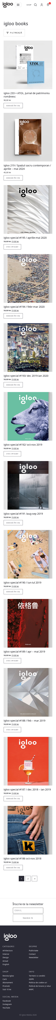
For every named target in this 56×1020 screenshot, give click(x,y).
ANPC (31, 989)
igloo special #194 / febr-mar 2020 (24, 306)
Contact (32, 954)
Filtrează (16, 33)
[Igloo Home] (8, 5)
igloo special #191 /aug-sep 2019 (23, 513)
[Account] (41, 4)
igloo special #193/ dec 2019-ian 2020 (26, 375)
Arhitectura (8, 950)
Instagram (7, 1004)
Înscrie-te (28, 918)
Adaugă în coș (13, 106)
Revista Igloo (8, 976)
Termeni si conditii (37, 976)
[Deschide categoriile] (18, 5)
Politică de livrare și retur (40, 986)
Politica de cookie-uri (38, 982)
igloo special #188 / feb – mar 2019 (24, 720)
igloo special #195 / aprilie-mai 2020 (25, 237)
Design (6, 957)
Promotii (6, 986)
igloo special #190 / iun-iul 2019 (22, 582)
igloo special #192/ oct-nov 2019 (23, 444)
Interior (6, 954)
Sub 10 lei (7, 989)
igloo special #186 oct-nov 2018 (22, 858)
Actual (5, 961)
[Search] (35, 4)
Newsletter (33, 957)
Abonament (8, 982)
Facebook (7, 1001)
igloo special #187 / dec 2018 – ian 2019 (27, 789)
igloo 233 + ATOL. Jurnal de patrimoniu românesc (27, 94)
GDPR (31, 979)
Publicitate (33, 950)
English (6, 964)
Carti (5, 979)
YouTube (6, 1008)
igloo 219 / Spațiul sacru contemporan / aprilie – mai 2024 (27, 167)
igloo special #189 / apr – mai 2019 (24, 651)
